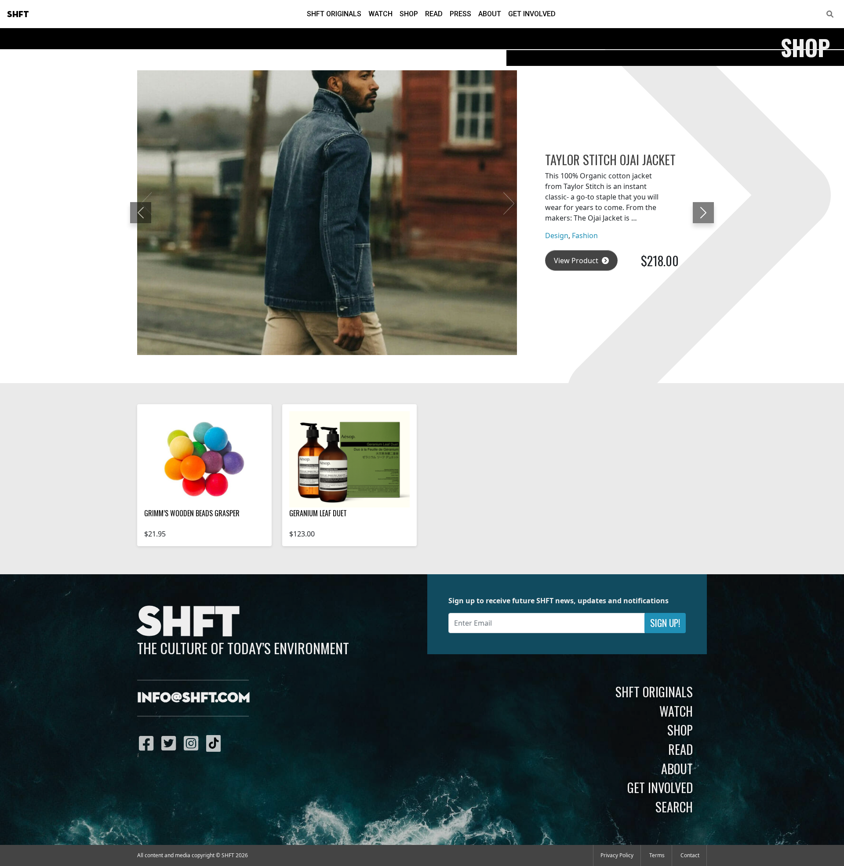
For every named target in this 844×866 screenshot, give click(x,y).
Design (556, 235)
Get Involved (532, 14)
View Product (577, 260)
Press (460, 14)
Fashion (585, 235)
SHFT (18, 14)
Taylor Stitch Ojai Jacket (610, 159)
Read (434, 14)
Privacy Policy (616, 855)
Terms (657, 855)
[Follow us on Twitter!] (170, 743)
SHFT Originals (334, 14)
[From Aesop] (349, 459)
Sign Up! (665, 623)
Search (674, 806)
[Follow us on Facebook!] (148, 743)
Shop (409, 14)
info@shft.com (193, 698)
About (489, 14)
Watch (380, 14)
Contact (689, 855)
